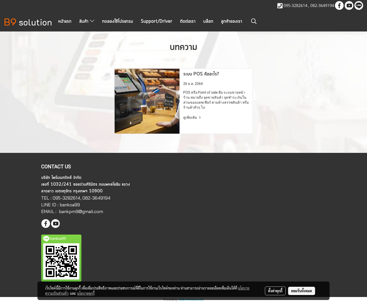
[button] (253, 21)
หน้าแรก (64, 21)
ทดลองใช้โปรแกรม (117, 21)
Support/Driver (156, 21)
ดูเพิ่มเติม (190, 117)
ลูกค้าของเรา (231, 21)
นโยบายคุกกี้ (86, 293)
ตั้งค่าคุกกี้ (275, 291)
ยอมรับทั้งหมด (301, 291)
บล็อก (208, 21)
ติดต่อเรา (187, 21)
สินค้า (84, 21)
